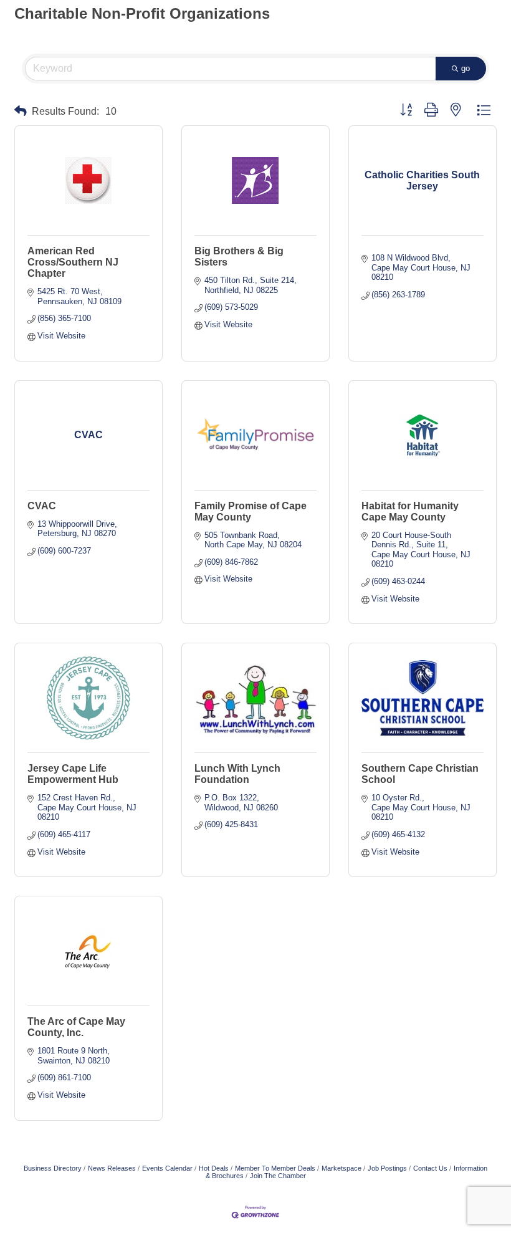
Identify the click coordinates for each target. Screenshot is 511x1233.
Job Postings (387, 1168)
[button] (20, 111)
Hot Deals (214, 1168)
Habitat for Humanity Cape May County (410, 511)
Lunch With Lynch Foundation (237, 774)
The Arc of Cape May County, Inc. (76, 1027)
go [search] (465, 68)
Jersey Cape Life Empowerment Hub (72, 774)
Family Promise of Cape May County (250, 511)
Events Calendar (167, 1168)
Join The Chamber (278, 1175)
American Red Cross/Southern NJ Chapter (72, 262)
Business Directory (53, 1168)
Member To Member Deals (275, 1168)
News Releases (112, 1168)
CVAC (41, 506)
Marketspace (341, 1168)
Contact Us (430, 1168)
